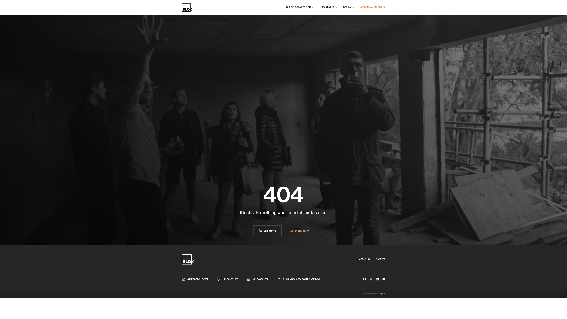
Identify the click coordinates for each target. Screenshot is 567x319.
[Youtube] (383, 279)
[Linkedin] (377, 279)
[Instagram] (370, 279)
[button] (300, 7)
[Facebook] (364, 279)
